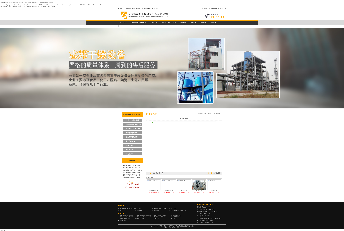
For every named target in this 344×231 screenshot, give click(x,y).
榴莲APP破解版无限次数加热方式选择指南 (132, 172)
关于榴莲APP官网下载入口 (138, 22)
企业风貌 (193, 22)
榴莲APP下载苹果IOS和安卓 (133, 125)
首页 (205, 113)
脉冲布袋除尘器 (158, 173)
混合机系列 (129, 154)
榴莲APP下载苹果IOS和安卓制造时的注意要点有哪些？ (132, 167)
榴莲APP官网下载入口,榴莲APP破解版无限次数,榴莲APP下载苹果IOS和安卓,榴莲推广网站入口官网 (27, 6)
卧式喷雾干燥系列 (132, 133)
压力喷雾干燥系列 (132, 137)
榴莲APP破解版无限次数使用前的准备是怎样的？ (132, 165)
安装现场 (213, 22)
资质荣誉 (203, 22)
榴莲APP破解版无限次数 (132, 120)
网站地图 (204, 8)
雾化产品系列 (130, 141)
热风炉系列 (129, 145)
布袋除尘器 (217, 173)
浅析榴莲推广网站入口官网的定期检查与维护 (132, 177)
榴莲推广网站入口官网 (169, 22)
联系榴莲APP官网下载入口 (218, 8)
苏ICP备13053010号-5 (174, 227)
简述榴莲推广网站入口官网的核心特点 (132, 170)
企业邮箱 (144, 26)
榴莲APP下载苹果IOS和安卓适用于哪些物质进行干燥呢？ (132, 175)
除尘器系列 (129, 149)
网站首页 (123, 22)
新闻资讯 (183, 22)
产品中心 (154, 22)
